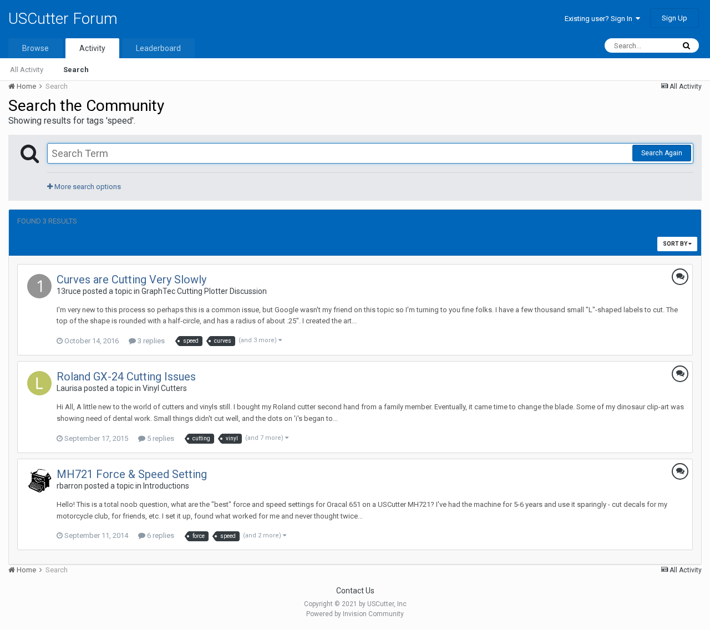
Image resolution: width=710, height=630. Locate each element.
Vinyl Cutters (165, 388)
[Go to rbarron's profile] (39, 481)
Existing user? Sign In (600, 18)
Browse (35, 48)
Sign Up (674, 18)
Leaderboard (158, 48)
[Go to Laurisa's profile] (39, 383)
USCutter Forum (63, 18)
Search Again (661, 153)
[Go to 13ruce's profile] (39, 286)
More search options (87, 186)
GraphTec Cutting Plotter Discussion (204, 291)
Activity (92, 48)
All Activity (26, 69)
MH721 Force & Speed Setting (132, 474)
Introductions (166, 485)
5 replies (159, 438)
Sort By (675, 244)
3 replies (150, 341)
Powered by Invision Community (355, 614)
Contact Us (355, 590)
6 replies (159, 535)
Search (76, 69)
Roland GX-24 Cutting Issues (126, 376)
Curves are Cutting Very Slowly (131, 279)
